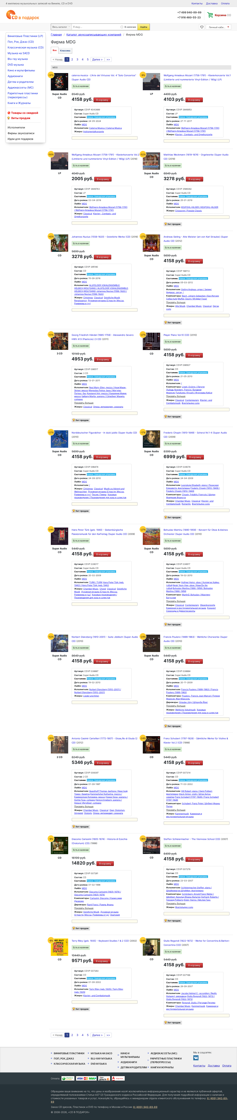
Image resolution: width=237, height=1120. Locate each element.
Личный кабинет (218, 27)
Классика (65, 50)
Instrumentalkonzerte (93, 131)
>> (108, 59)
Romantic (186, 504)
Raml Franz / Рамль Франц (100, 904)
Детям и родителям (21, 81)
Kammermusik (182, 813)
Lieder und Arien (91, 695)
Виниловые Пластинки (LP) (25, 36)
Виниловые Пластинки (69, 1053)
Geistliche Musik (112, 297)
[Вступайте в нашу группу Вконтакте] (195, 1057)
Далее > (97, 59)
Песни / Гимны (99, 494)
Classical (87, 213)
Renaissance (80, 300)
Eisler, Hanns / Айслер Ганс (197, 900)
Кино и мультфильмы (21, 70)
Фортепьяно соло (191, 403)
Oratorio (88, 813)
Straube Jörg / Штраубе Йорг (193, 702)
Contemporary (192, 400)
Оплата (225, 3)
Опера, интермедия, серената (108, 406)
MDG (84, 124)
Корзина (223, 15)
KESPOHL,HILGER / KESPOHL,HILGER (199, 207)
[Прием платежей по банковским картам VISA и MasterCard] (86, 1078)
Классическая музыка (69, 1063)
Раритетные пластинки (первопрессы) (23, 95)
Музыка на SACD (19, 53)
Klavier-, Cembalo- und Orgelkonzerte (193, 134)
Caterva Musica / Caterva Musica (105, 128)
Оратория (115, 914)
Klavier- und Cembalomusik (96, 995)
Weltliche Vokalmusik (185, 709)
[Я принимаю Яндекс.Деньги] (104, 1078)
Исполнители (16, 127)
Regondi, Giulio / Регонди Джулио (198, 1002)
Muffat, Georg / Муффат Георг (192, 298)
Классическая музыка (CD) (26, 47)
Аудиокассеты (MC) (21, 87)
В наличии (130, 27)
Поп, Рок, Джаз (64, 1058)
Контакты (197, 3)
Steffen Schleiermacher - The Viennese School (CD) (192, 839)
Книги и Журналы (19, 103)
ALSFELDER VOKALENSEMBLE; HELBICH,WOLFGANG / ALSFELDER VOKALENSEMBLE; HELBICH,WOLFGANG (101, 288)
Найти (143, 27)
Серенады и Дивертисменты (180, 611)
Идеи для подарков (20, 139)
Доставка (212, 3)
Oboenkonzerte (207, 605)
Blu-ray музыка (18, 59)
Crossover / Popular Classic (188, 210)
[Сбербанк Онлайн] (68, 1078)
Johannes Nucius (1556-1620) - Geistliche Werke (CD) (101, 236)
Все (55, 50)
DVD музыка (16, 64)
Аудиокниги (15, 76)
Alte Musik (180, 306)
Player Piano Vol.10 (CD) (177, 335)
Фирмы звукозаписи (21, 133)
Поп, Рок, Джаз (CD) (21, 41)
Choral (103, 588)
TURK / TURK (95, 582)
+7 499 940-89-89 (189, 12)
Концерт (211, 608)
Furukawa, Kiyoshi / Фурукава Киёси (194, 392)
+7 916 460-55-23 (189, 17)
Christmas (88, 297)
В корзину (102, 99)
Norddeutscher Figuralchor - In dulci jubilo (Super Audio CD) (104, 432)
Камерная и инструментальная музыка (186, 608)
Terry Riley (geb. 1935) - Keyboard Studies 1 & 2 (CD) (101, 940)
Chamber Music (194, 306)
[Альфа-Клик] (118, 1078)
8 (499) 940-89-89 (145, 1106)
